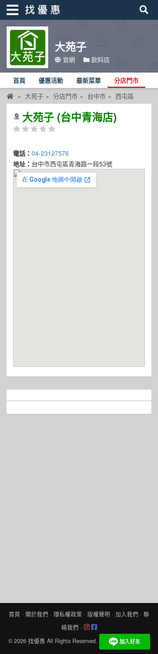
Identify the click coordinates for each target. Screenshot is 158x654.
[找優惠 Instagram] (87, 627)
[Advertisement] (79, 506)
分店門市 (126, 80)
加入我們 (126, 614)
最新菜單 (88, 80)
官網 (68, 59)
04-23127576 (50, 153)
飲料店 (100, 59)
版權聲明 (98, 614)
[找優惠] (10, 95)
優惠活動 (51, 80)
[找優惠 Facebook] (94, 627)
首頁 (19, 80)
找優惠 (36, 641)
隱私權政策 (68, 614)
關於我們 (36, 614)
